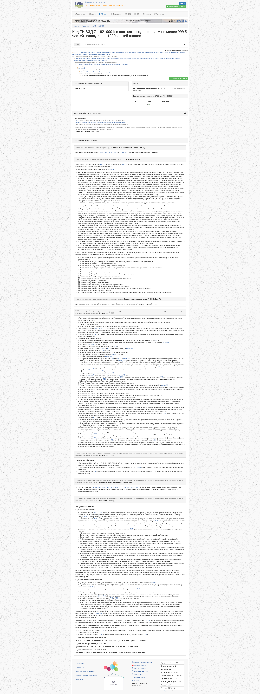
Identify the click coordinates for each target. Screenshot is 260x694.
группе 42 (129, 348)
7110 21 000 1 (134, 487)
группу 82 (121, 361)
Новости (93, 14)
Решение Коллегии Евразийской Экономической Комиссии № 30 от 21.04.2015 (100, 122)
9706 (104, 379)
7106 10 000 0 (103, 152)
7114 (100, 328)
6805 (118, 359)
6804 (112, 359)
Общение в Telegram (140, 671)
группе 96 (122, 375)
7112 (164, 413)
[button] (130, 113)
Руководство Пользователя (142, 662)
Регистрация (160, 14)
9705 (161, 377)
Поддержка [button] (116, 14)
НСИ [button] (137, 14)
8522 (159, 367)
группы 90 (91, 369)
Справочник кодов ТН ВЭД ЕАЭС (93, 26)
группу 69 (147, 620)
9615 (155, 440)
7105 (85, 517)
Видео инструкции (140, 665)
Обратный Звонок (176, 6)
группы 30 (165, 342)
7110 (75, 120)
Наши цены (79, 679)
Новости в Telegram (140, 668)
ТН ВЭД (128, 14)
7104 (100, 513)
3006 (138, 589)
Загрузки (136, 680)
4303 (102, 350)
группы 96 (91, 375)
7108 (123, 164)
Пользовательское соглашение (86, 675)
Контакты (90, 2)
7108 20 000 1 (115, 487)
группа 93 (100, 371)
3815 (115, 346)
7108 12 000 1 (105, 487)
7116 (96, 334)
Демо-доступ (80, 667)
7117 (95, 438)
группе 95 (111, 373)
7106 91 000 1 (113, 152)
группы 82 (126, 359)
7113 (96, 328)
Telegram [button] (103, 14)
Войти (183, 3)
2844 (92, 587)
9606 (111, 440)
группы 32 (90, 344)
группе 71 (113, 169)
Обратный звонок (139, 677)
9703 (122, 377)
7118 (100, 634)
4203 (108, 348)
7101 (95, 513)
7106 (100, 164)
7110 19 (138, 467)
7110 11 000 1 (125, 487)
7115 (105, 328)
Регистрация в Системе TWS (85, 671)
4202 (102, 348)
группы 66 (108, 357)
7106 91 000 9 (123, 152)
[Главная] (78, 4)
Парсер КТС (102, 2)
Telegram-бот (138, 674)
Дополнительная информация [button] (85, 140)
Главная (76, 26)
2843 (156, 340)
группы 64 (115, 354)
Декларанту (81, 14)
